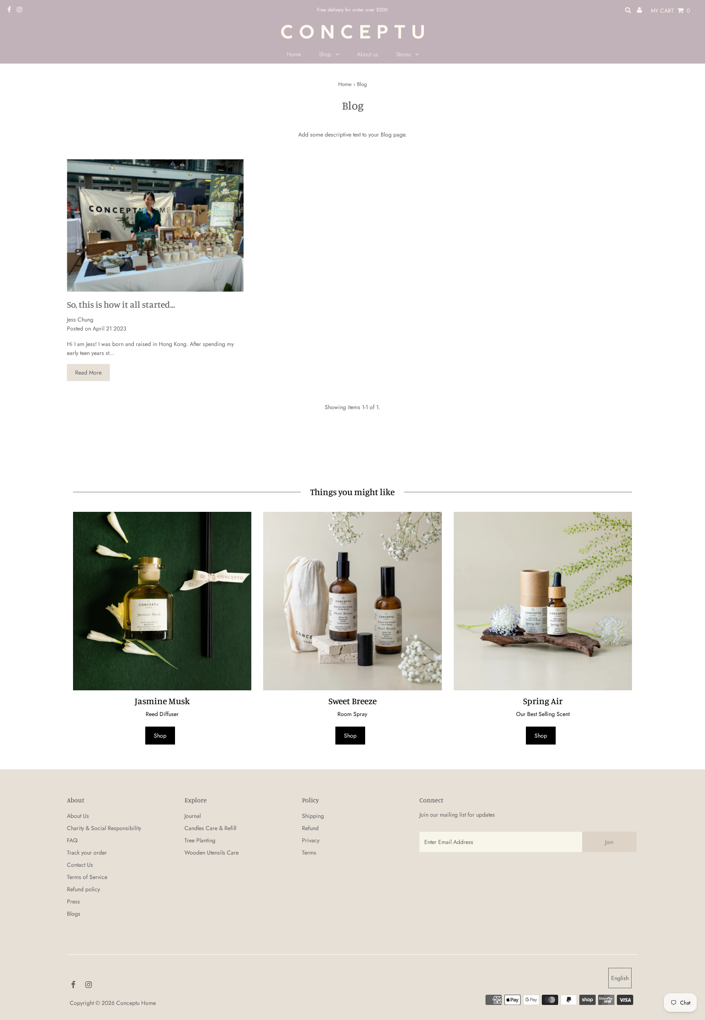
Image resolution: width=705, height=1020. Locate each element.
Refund (310, 828)
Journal (192, 816)
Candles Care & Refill (210, 828)
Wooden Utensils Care (211, 852)
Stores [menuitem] (403, 54)
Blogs (73, 914)
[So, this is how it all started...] (155, 225)
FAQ (72, 840)
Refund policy (83, 889)
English (620, 978)
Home (345, 84)
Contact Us (80, 865)
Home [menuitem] (294, 54)
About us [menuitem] (367, 54)
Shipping (313, 816)
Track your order (87, 852)
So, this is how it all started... (121, 304)
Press (73, 901)
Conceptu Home (136, 1003)
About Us (78, 816)
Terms (309, 852)
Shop (325, 54)
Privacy (310, 840)
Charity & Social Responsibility (104, 828)
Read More (88, 372)
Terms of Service (87, 877)
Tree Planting (199, 840)
